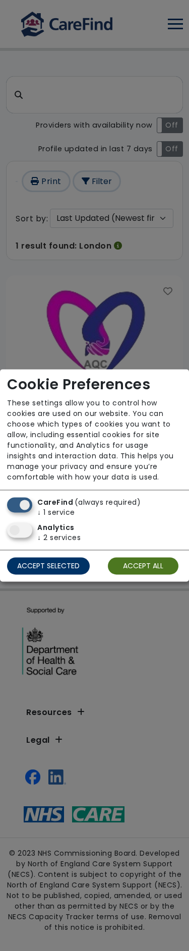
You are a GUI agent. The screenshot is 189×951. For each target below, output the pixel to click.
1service (56, 513)
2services (59, 538)
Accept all (143, 566)
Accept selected (48, 566)
